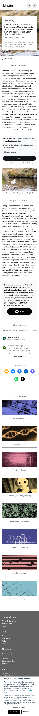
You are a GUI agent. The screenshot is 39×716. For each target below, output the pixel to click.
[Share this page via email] (6, 371)
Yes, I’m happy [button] (14, 712)
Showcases (8, 58)
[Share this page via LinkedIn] (26, 371)
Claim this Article (20, 356)
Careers (5, 658)
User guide (6, 638)
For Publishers (7, 676)
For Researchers (8, 673)
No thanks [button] (26, 712)
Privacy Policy (7, 624)
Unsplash (30, 193)
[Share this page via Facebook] (19, 371)
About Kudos (7, 653)
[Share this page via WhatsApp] (16, 379)
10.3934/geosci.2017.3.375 (17, 47)
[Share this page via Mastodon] (32, 371)
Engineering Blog (8, 661)
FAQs (4, 641)
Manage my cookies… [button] (19, 707)
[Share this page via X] (22, 379)
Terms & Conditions (9, 621)
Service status (7, 636)
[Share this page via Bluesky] (13, 371)
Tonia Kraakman (18, 193)
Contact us (6, 644)
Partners (5, 664)
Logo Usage (6, 626)
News (4, 656)
